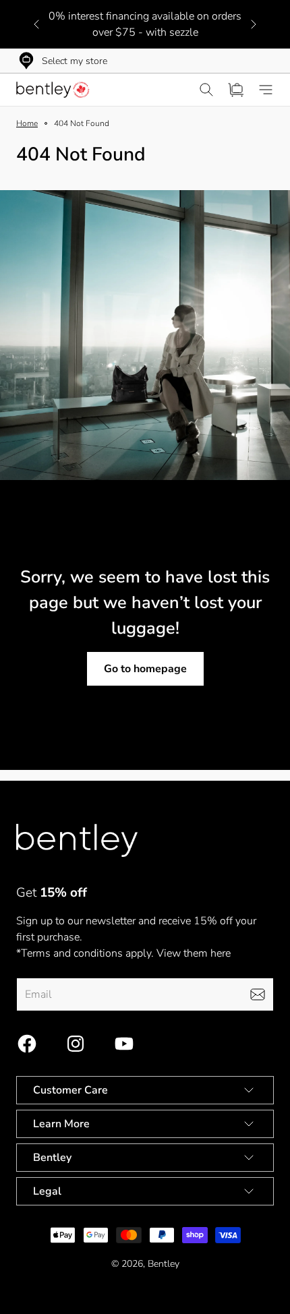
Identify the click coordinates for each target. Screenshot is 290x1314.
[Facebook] (27, 1043)
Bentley (163, 1263)
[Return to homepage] (77, 840)
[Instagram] (75, 1043)
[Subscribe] (258, 994)
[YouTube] (124, 1043)
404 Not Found (81, 123)
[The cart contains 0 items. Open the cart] (236, 90)
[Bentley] (54, 90)
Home (27, 123)
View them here (193, 953)
